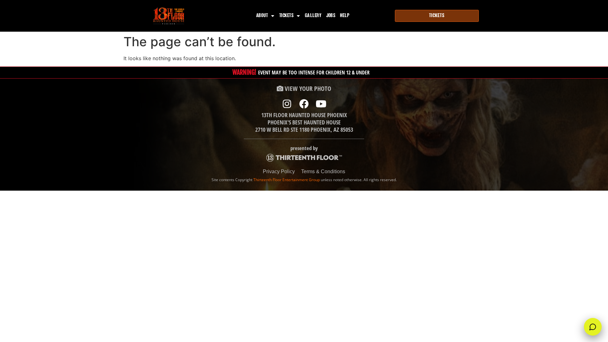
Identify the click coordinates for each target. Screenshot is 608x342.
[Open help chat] (593, 327)
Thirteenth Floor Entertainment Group (286, 179)
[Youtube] (321, 104)
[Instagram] (287, 104)
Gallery (313, 15)
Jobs (330, 15)
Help (344, 15)
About (262, 15)
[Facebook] (304, 104)
